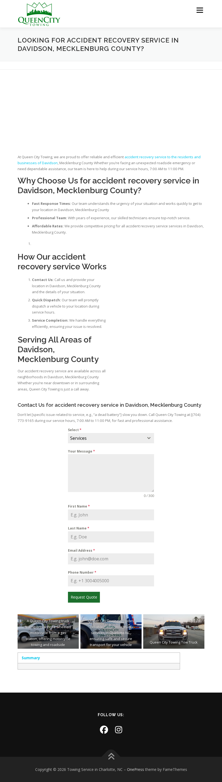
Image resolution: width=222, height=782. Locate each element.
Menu (199, 10)
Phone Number (82, 572)
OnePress (135, 769)
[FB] (104, 729)
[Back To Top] (111, 756)
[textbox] (106, 438)
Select (74, 430)
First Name (79, 506)
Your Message (81, 451)
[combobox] (111, 438)
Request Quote (84, 597)
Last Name (78, 528)
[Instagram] (118, 729)
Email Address (81, 550)
